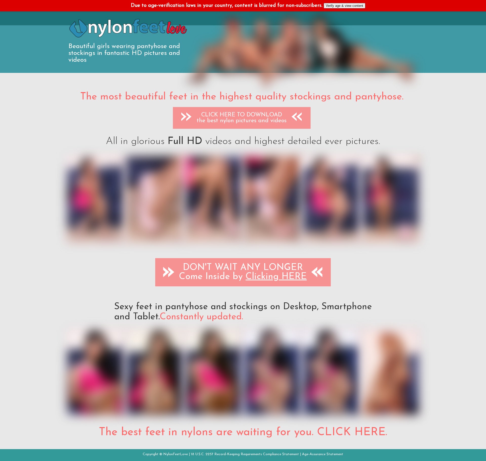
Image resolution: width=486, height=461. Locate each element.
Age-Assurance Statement (322, 454)
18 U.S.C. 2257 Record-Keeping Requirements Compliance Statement (245, 454)
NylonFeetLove (175, 454)
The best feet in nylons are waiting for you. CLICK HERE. (243, 432)
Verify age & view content (344, 6)
